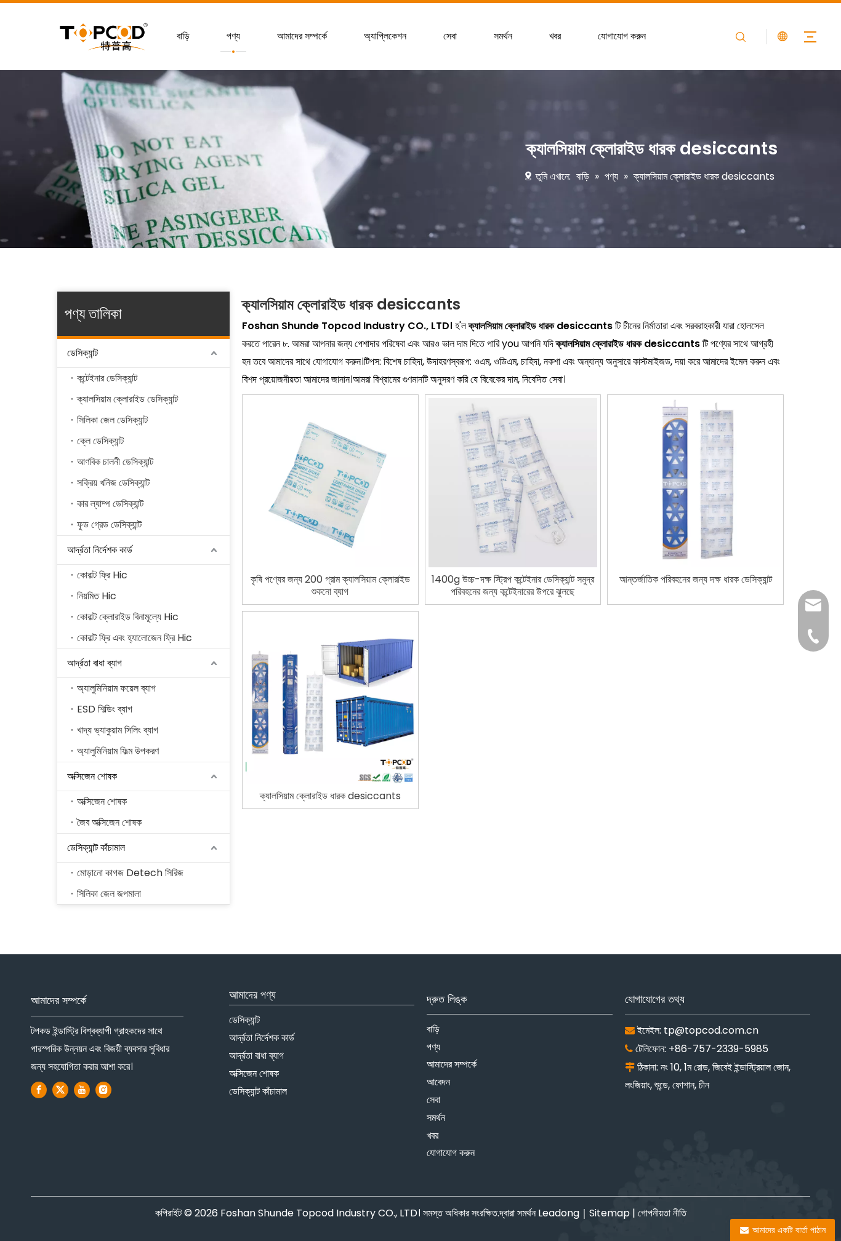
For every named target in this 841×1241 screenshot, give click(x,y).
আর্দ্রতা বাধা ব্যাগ (94, 663)
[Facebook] (39, 1090)
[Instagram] (103, 1090)
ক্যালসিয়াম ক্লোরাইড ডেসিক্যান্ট (127, 399)
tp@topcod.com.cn (711, 1030)
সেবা (450, 36)
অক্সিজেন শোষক (92, 776)
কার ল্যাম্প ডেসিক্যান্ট (110, 504)
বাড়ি (183, 36)
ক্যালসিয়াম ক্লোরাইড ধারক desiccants (330, 796)
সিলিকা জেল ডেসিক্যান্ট (112, 420)
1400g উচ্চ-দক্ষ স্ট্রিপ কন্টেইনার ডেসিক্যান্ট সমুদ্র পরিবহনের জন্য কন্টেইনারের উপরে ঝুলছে (513, 585)
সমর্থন (503, 36)
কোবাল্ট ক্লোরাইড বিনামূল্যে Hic (128, 617)
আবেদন (438, 1082)
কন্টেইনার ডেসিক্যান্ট (107, 378)
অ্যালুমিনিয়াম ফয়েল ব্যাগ (116, 688)
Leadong (558, 1213)
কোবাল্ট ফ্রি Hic (102, 575)
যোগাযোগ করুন (622, 36)
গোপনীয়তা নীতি (662, 1213)
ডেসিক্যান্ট (82, 353)
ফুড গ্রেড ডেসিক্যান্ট (109, 524)
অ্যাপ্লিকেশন (385, 36)
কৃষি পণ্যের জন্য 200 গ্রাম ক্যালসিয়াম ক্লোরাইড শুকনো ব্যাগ (330, 585)
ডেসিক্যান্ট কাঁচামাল (96, 847)
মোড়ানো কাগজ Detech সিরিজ (130, 873)
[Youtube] (82, 1090)
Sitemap (609, 1213)
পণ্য (233, 36)
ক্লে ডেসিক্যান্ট (100, 441)
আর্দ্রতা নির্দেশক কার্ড (99, 550)
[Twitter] (60, 1090)
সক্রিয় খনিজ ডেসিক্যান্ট (113, 483)
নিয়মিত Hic (96, 596)
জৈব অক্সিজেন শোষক (109, 822)
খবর (555, 36)
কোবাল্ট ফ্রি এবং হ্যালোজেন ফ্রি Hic (134, 638)
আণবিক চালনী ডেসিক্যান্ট (115, 462)
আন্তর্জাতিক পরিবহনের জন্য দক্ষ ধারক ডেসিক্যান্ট (695, 579)
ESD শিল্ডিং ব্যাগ (104, 709)
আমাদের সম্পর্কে (302, 36)
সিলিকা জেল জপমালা (109, 894)
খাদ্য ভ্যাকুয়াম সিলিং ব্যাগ (117, 730)
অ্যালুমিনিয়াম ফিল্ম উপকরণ (118, 751)
